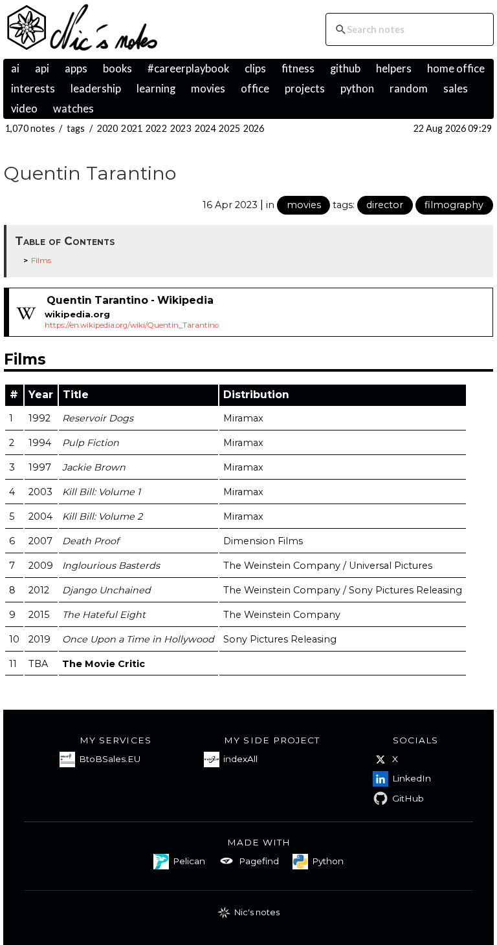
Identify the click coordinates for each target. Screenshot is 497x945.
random (409, 88)
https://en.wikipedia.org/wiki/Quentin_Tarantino (132, 325)
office (255, 88)
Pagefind (259, 861)
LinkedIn (411, 778)
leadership (96, 88)
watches (73, 108)
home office (456, 68)
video (24, 108)
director (384, 205)
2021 (131, 128)
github (345, 68)
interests (33, 88)
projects (305, 88)
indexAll (240, 759)
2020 (107, 128)
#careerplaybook (188, 68)
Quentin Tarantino (90, 173)
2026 (254, 128)
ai (15, 68)
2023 (181, 128)
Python (328, 861)
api (42, 68)
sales (455, 88)
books (117, 68)
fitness (298, 68)
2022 (156, 128)
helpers (394, 68)
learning (156, 88)
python (357, 88)
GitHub (408, 798)
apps (76, 68)
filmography (454, 205)
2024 (205, 128)
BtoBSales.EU (109, 759)
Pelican (189, 861)
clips (255, 68)
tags (76, 128)
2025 (229, 128)
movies (208, 88)
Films (41, 260)
